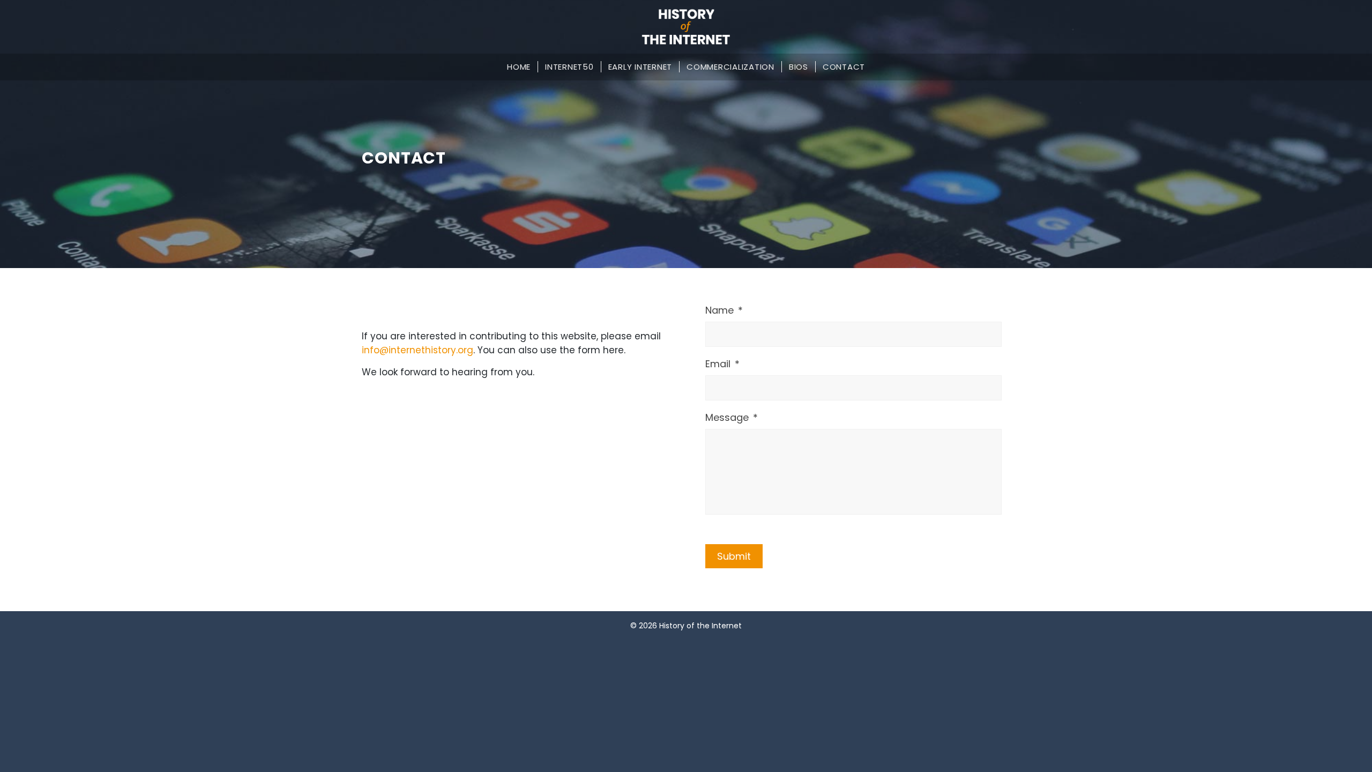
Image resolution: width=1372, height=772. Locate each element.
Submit (734, 556)
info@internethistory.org (417, 350)
